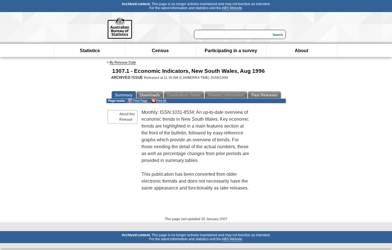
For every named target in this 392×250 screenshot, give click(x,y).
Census (160, 50)
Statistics (90, 50)
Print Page (140, 100)
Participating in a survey (231, 50)
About (301, 50)
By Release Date (123, 62)
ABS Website (232, 8)
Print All (161, 100)
